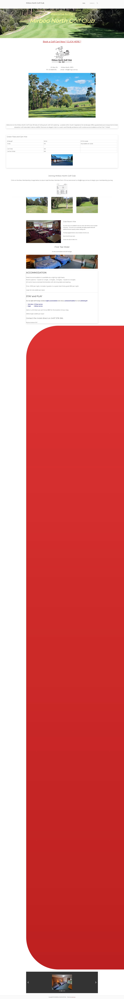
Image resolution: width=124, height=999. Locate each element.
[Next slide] (96, 982)
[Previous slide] (28, 982)
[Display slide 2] (60, 990)
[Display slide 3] (61, 990)
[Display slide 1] (59, 990)
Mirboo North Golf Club (35, 3)
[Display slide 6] (64, 990)
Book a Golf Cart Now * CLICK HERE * (62, 41)
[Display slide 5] (63, 990)
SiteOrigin (73, 997)
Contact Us (92, 3)
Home (84, 3)
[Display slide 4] (62, 990)
